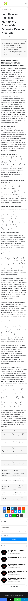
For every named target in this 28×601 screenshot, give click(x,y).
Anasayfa (5, 9)
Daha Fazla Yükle (14, 586)
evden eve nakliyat (18, 595)
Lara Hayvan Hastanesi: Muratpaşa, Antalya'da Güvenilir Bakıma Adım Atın (15, 43)
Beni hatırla (5, 535)
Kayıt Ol (14, 539)
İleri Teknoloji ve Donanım (12, 49)
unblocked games (9, 595)
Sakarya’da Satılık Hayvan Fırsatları (17, 557)
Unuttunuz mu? (22, 531)
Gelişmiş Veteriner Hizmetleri (13, 45)
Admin (10, 553)
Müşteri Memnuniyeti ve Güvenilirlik (15, 53)
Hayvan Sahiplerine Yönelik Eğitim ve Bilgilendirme (16, 51)
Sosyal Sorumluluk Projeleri (13, 55)
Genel (9, 9)
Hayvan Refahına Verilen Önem (14, 47)
